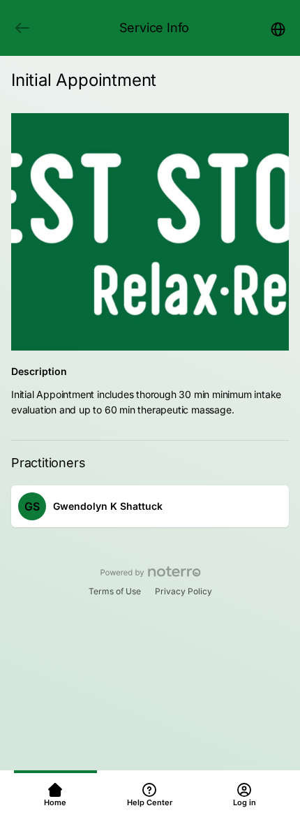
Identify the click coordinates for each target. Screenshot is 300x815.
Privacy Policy (183, 591)
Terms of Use (115, 591)
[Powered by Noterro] (150, 572)
